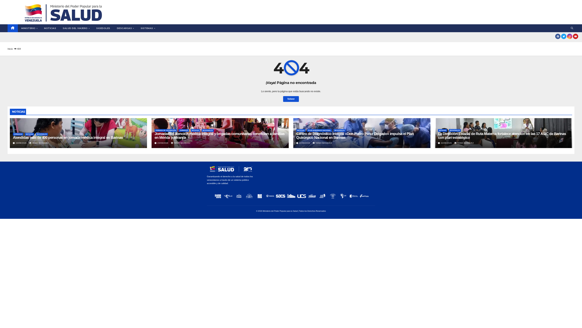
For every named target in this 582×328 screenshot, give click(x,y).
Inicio (10, 49)
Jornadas (18, 134)
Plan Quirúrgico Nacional (319, 130)
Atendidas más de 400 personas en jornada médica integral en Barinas (68, 137)
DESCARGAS (125, 28)
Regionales (42, 134)
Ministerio (28, 28)
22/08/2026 (305, 143)
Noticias (50, 28)
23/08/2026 (21, 143)
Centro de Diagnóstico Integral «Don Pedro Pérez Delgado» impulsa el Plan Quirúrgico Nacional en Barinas (355, 136)
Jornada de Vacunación (166, 130)
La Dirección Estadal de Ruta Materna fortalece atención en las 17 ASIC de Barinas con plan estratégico (502, 136)
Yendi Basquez (40, 143)
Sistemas (147, 28)
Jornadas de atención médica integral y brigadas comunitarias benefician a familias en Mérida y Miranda (219, 136)
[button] (572, 28)
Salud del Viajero (75, 28)
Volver (291, 99)
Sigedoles (103, 28)
